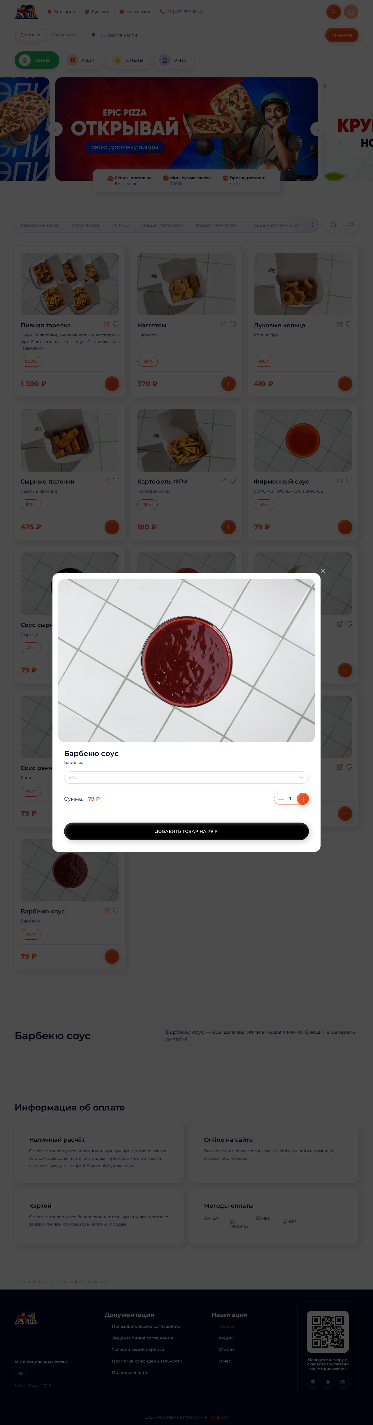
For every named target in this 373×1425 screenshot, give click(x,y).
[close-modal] (323, 571)
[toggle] (302, 777)
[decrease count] (281, 798)
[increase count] (303, 799)
